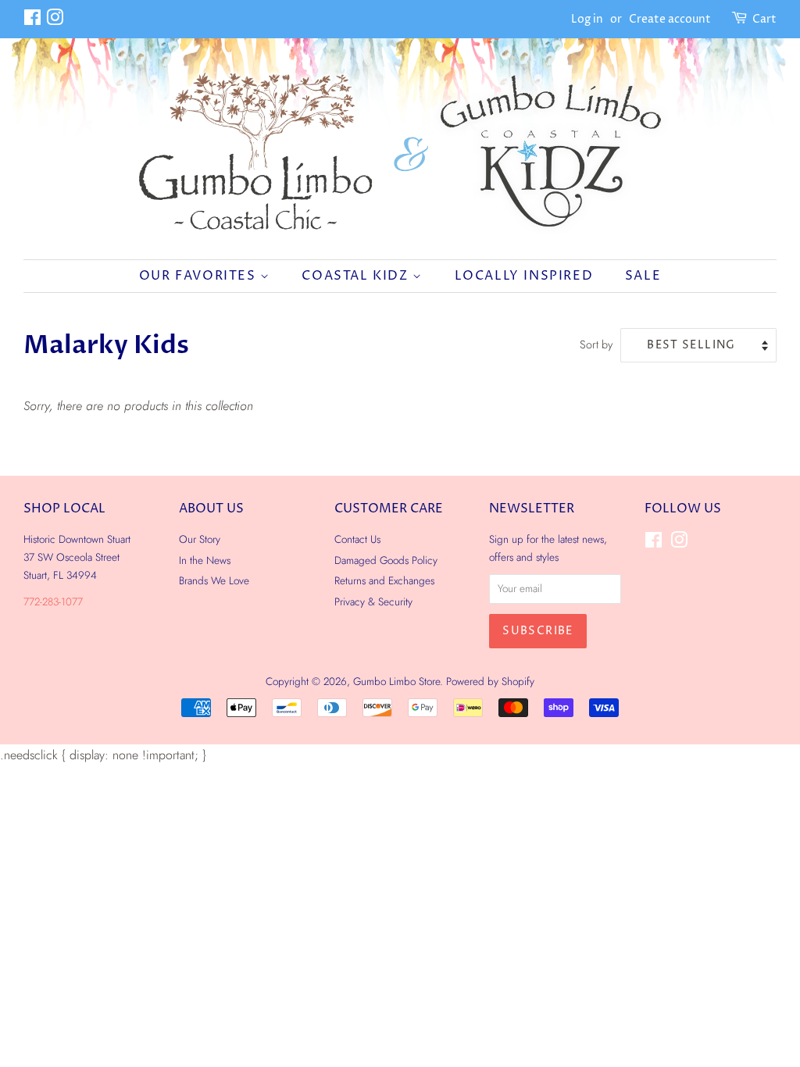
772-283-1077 (53, 601)
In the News (204, 560)
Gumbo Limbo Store (396, 681)
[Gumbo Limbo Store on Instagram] (54, 20)
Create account (670, 19)
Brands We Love (214, 580)
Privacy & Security (373, 601)
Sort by (596, 344)
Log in (587, 19)
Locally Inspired (524, 275)
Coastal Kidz (357, 275)
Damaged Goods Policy (386, 560)
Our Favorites (199, 275)
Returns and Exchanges (384, 580)
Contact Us (357, 539)
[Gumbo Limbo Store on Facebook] (32, 20)
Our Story (199, 539)
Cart (764, 19)
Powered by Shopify (490, 681)
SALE (643, 275)
